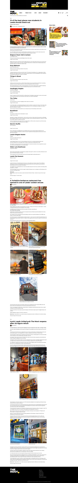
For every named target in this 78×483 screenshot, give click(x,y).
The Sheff (45, 12)
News (20, 12)
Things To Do (28, 12)
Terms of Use (41, 474)
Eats (36, 12)
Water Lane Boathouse (21, 151)
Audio (40, 12)
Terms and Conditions (42, 477)
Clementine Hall (14, 26)
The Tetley (42, 105)
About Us (40, 470)
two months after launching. (15, 210)
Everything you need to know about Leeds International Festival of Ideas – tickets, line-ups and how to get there (27, 173)
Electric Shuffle (38, 130)
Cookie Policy (41, 475)
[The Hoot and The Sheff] (14, 13)
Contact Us (41, 471)
